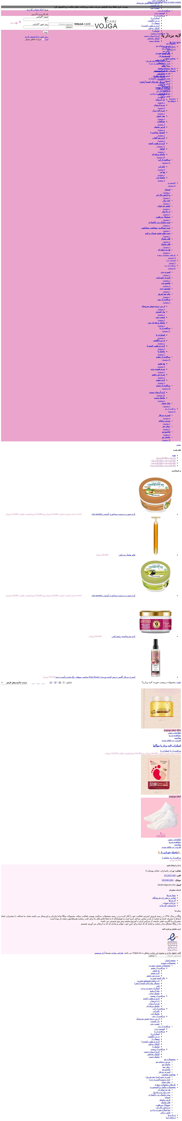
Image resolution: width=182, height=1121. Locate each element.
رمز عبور (40, 24)
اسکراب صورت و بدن (150, 988)
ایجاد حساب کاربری (35, 9)
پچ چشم (156, 970)
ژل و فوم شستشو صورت (148, 981)
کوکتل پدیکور (154, 28)
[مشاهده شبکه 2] (43, 682)
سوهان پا (156, 23)
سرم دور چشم (153, 976)
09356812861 (168, 880)
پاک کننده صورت (157, 978)
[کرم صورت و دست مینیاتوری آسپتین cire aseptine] (155, 514)
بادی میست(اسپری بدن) (159, 63)
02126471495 (170, 875)
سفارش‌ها (171, 895)
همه (174, 455)
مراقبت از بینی (158, 1016)
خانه (179, 682)
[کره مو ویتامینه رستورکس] (155, 636)
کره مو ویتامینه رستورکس (123, 636)
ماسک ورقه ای (153, 1006)
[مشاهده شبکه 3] (38, 682)
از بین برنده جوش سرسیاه (148, 3)
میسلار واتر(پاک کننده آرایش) (147, 983)
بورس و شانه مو (163, 46)
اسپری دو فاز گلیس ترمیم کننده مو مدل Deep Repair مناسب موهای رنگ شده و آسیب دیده (95, 677)
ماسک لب (155, 1014)
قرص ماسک (164, 83)
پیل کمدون (155, 5)
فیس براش (165, 96)
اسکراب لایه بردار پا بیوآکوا (167, 745)
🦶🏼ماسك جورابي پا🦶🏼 (169, 852)
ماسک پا (156, 31)
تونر (158, 986)
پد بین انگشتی (154, 20)
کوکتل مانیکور (153, 38)
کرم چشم (155, 973)
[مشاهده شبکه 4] (33, 682)
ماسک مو (166, 48)
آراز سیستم (100, 953)
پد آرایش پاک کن (163, 91)
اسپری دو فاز (164, 56)
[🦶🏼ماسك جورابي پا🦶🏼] (161, 794)
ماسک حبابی (154, 993)
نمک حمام (166, 66)
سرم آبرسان (154, 1003)
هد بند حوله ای (164, 73)
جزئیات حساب (169, 903)
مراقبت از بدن (164, 10)
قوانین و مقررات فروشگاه (164, 898)
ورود (45, 32)
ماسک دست (154, 41)
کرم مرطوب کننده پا (150, 26)
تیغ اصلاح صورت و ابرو (160, 93)
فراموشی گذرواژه (168, 905)
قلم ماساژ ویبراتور (126, 555)
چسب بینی (155, 8)
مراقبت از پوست (157, 996)
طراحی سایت (117, 953)
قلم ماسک (165, 86)
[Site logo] (105, 30)
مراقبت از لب (159, 1008)
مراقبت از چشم (158, 968)
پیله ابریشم (155, 991)
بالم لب (156, 1011)
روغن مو (166, 51)
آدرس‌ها (172, 900)
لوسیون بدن (159, 13)
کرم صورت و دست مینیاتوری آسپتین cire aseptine (113, 514)
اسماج (167, 81)
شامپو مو (166, 53)
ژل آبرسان (155, 1001)
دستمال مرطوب (163, 88)
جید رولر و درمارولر (161, 76)
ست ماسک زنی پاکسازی (159, 78)
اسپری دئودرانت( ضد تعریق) (158, 61)
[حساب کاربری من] (36, 5)
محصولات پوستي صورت (159, 965)
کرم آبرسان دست (152, 36)
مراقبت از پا (159, 15)
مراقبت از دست (158, 33)
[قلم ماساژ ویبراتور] (155, 555)
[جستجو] (60, 20)
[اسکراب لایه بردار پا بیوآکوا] (161, 728)
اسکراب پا (155, 18)
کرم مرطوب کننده (151, 998)
